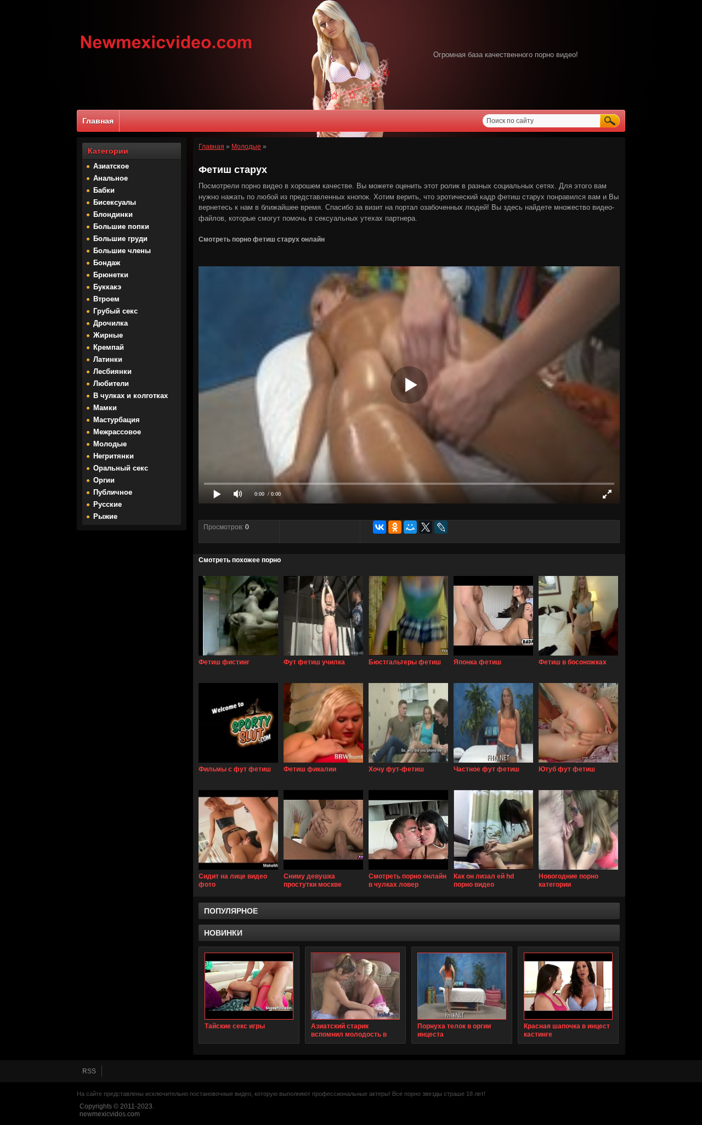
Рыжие (105, 516)
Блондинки (113, 214)
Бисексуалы (114, 202)
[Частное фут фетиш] (493, 763)
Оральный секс (120, 468)
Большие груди (120, 238)
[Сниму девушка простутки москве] (323, 870)
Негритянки (113, 456)
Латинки (107, 359)
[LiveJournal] (441, 527)
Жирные (108, 335)
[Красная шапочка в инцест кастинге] (568, 986)
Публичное (112, 492)
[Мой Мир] (410, 527)
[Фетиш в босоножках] (578, 656)
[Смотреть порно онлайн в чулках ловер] (408, 870)
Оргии (104, 480)
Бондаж (106, 263)
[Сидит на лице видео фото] (238, 870)
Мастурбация (116, 420)
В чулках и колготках (130, 395)
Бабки (104, 190)
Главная (98, 120)
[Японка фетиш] (493, 656)
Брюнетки (110, 275)
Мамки (105, 408)
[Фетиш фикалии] (323, 763)
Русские (107, 504)
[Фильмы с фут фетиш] (238, 763)
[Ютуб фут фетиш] (578, 763)
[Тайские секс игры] (249, 986)
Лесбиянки (112, 371)
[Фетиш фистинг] (238, 656)
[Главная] (166, 50)
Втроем (106, 299)
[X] (425, 527)
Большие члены (122, 251)
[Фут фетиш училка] (323, 656)
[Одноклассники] (394, 527)
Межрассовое (117, 432)
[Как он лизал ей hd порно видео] (493, 870)
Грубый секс (115, 311)
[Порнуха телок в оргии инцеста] (461, 986)
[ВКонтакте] (379, 527)
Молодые (110, 444)
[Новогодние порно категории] (578, 870)
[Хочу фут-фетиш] (408, 763)
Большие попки (121, 226)
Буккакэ (107, 287)
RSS (89, 1071)
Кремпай (108, 347)
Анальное (110, 178)
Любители (111, 383)
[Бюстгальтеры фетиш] (408, 656)
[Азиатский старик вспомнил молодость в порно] (355, 986)
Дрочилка (110, 323)
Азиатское (111, 166)
